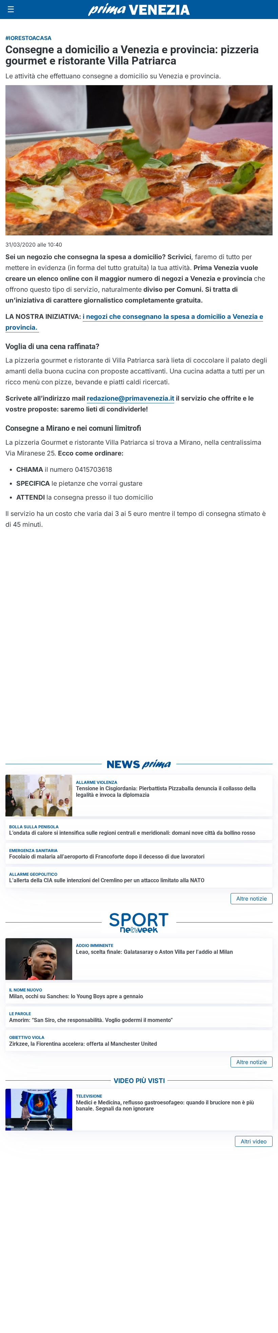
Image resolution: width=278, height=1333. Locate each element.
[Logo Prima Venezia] (139, 9)
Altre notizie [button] (251, 898)
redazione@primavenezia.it (130, 398)
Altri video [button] (254, 1141)
